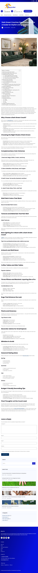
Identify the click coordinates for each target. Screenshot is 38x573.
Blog (1, 550)
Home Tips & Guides (5, 518)
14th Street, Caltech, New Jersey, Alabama (8, 558)
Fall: (5, 101)
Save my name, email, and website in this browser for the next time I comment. (16, 451)
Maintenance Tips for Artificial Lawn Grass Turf (10, 487)
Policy (2, 545)
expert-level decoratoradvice (19, 408)
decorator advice (26, 355)
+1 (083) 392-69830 (4, 556)
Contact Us (3, 551)
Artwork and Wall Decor (7, 86)
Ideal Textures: (6, 83)
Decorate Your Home (6, 515)
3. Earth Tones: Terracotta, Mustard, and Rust (11, 77)
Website (2, 446)
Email (2, 440)
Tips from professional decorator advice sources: (12, 85)
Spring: (6, 99)
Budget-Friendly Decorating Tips (8, 103)
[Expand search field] (35, 15)
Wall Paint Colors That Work (8, 79)
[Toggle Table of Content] (19, 70)
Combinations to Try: (7, 91)
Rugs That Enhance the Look (8, 92)
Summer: (6, 100)
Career (2, 548)
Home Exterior (4, 517)
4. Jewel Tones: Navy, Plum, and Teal (10, 78)
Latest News (4, 520)
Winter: (6, 102)
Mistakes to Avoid (6, 96)
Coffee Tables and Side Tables (8, 87)
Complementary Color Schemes (8, 74)
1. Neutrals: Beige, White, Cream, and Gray (10, 75)
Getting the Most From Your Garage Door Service (11, 478)
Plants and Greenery (6, 93)
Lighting (2, 237)
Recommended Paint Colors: (8, 80)
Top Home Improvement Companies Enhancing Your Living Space (14, 473)
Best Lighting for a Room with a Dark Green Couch (11, 84)
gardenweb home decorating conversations (10, 506)
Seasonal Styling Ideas (7, 98)
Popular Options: (6, 88)
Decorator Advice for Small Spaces (9, 95)
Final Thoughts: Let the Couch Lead (9, 104)
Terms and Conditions (4, 547)
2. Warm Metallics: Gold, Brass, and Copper (10, 76)
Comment (3, 423)
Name (2, 435)
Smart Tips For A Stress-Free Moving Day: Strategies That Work (13, 496)
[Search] (33, 463)
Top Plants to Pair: (7, 94)
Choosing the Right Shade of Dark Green (10, 73)
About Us (2, 544)
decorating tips (10, 120)
